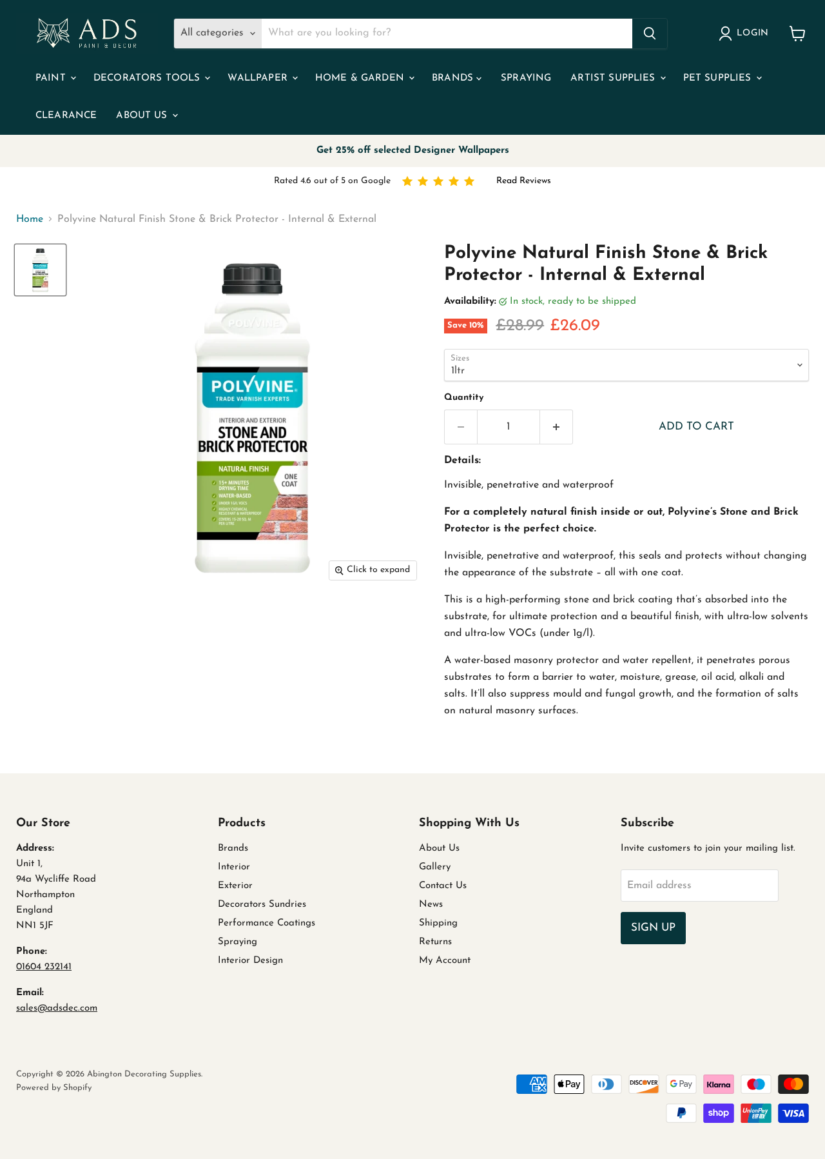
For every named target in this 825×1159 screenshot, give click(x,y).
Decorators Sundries (262, 904)
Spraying (526, 78)
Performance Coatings (266, 923)
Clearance (66, 116)
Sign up (653, 927)
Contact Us (443, 886)
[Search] (649, 33)
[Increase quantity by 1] (556, 427)
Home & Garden (361, 78)
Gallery (435, 867)
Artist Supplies (614, 78)
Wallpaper (259, 78)
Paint (52, 78)
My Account (445, 961)
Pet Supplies (719, 78)
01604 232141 (44, 967)
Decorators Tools (148, 78)
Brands (454, 78)
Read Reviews (523, 181)
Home (29, 219)
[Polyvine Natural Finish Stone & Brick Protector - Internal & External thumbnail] (40, 269)
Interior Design (250, 961)
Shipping (438, 923)
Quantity (463, 397)
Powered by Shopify (54, 1088)
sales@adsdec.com (56, 1008)
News (431, 904)
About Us (143, 116)
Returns (435, 942)
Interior (234, 867)
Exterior (235, 886)
